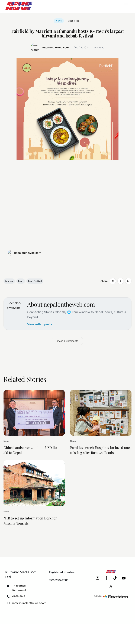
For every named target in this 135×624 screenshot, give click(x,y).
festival (9, 281)
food (20, 281)
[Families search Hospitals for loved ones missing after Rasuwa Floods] (100, 413)
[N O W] (19, 9)
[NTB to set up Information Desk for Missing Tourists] (34, 483)
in (128, 281)
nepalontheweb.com (27, 252)
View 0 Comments (67, 340)
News (59, 20)
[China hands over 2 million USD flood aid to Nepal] (34, 413)
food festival (35, 281)
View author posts (39, 324)
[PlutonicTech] (115, 596)
